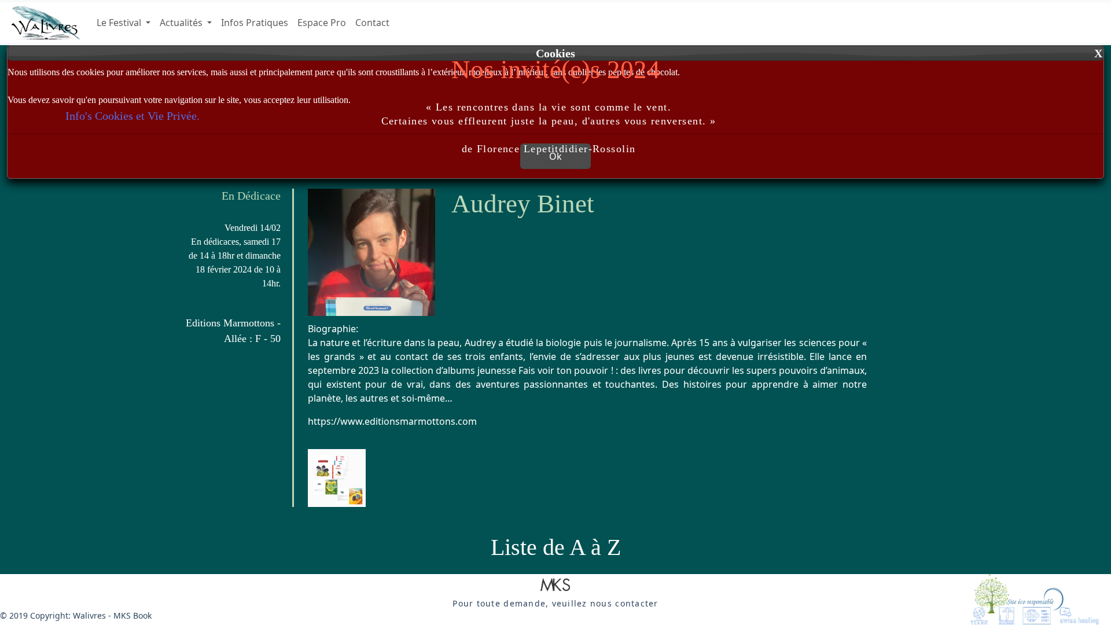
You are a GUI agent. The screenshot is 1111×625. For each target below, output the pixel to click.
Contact (372, 22)
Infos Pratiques (254, 22)
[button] (555, 585)
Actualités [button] (182, 22)
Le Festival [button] (120, 22)
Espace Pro (321, 22)
